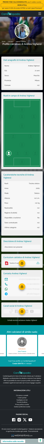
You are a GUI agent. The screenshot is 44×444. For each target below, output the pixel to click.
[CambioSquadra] (11, 13)
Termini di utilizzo (22, 402)
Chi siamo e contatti (22, 395)
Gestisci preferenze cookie (22, 407)
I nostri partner (22, 398)
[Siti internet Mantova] (22, 435)
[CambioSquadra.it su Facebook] (14, 419)
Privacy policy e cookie (22, 404)
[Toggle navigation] (40, 13)
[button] (22, 263)
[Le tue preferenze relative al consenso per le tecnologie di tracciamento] (40, 440)
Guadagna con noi (22, 400)
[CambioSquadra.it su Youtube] (30, 419)
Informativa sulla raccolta (13, 441)
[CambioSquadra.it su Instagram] (19, 419)
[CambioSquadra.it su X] (25, 419)
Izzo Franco (22, 351)
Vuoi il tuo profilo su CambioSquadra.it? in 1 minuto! (22, 362)
